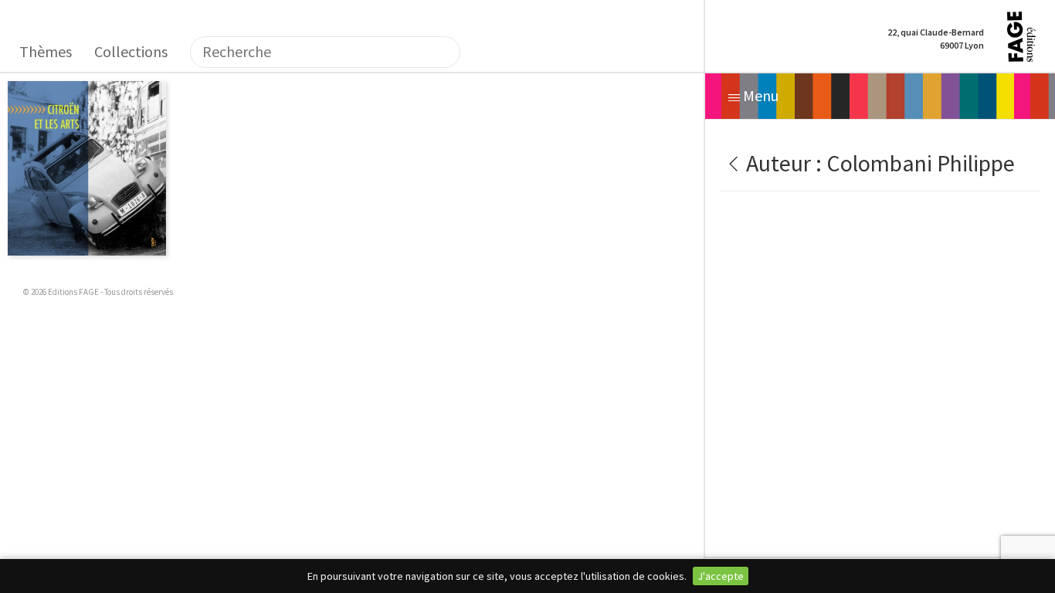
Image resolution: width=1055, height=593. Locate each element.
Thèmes (45, 51)
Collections (131, 51)
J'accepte (720, 576)
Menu (759, 95)
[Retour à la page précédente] (731, 163)
